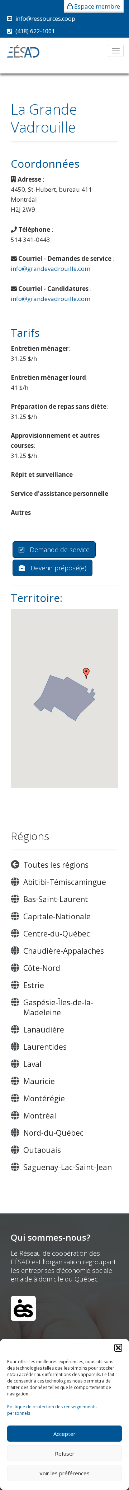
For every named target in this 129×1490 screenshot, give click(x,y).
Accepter (64, 1433)
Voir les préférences (64, 1473)
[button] (118, 1347)
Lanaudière (43, 1030)
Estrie (33, 985)
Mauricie (39, 1081)
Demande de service (59, 549)
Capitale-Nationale (57, 916)
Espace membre (97, 6)
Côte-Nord (41, 968)
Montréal (39, 1116)
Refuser (65, 1453)
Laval (32, 1064)
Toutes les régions (56, 865)
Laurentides (45, 1047)
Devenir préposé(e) (57, 568)
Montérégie (44, 1098)
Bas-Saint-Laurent (55, 899)
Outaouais (42, 1150)
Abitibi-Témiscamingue (64, 882)
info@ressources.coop (45, 19)
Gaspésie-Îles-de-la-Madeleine (58, 1007)
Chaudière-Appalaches (63, 951)
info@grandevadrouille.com (50, 268)
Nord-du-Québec (53, 1133)
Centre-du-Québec (56, 934)
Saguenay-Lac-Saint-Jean (67, 1167)
